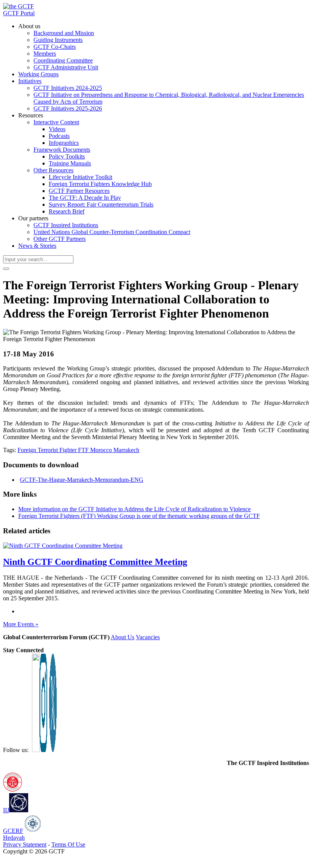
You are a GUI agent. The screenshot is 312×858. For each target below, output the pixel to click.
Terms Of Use (68, 844)
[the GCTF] (18, 6)
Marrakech (126, 450)
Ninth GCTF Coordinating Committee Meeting (95, 562)
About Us (122, 637)
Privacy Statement (24, 844)
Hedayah (14, 837)
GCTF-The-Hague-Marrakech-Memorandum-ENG (81, 479)
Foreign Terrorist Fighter (48, 450)
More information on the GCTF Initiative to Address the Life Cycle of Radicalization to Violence (134, 509)
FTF (84, 450)
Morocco (101, 450)
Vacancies (148, 637)
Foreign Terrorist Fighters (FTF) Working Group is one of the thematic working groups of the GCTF (139, 516)
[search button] (6, 269)
